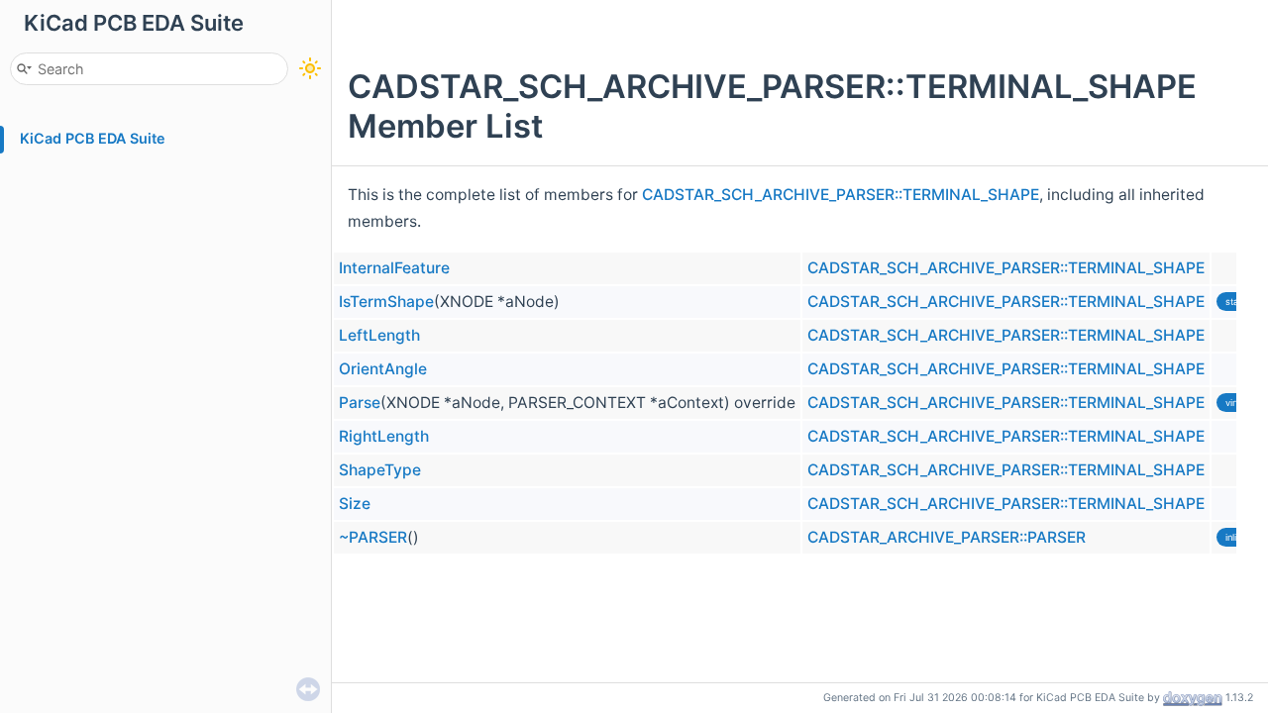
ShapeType (380, 469)
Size (354, 503)
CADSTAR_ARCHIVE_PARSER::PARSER (946, 537)
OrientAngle (383, 368)
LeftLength (379, 335)
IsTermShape (386, 301)
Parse (359, 402)
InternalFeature (394, 267)
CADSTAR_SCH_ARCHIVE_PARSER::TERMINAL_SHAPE (840, 194)
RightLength (384, 436)
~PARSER (373, 537)
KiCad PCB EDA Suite (92, 138)
